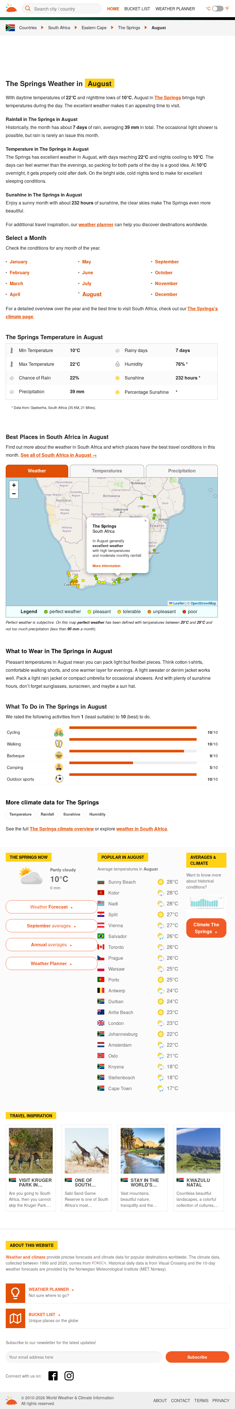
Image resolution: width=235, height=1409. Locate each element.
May (86, 261)
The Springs (129, 27)
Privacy (220, 1400)
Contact (180, 1400)
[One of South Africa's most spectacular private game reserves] (87, 1151)
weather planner (96, 224)
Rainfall (47, 814)
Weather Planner (175, 8)
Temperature (20, 814)
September (167, 261)
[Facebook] (53, 1375)
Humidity (97, 814)
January (19, 261)
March (16, 283)
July (86, 283)
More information (106, 565)
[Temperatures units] (218, 8)
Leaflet (179, 603)
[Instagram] (69, 1375)
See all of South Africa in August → (59, 455)
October (164, 272)
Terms (201, 1400)
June (87, 272)
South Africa (59, 27)
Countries (28, 27)
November (166, 283)
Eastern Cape (94, 27)
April (15, 294)
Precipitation (182, 470)
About (160, 1400)
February (20, 272)
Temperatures (107, 470)
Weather (37, 470)
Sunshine (71, 814)
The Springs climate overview (62, 828)
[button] (119, 578)
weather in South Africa (141, 828)
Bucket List (137, 8)
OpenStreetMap (203, 603)
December (166, 294)
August (159, 27)
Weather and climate (26, 1257)
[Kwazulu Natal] (198, 1151)
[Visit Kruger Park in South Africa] (31, 1151)
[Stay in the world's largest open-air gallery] (142, 1151)
